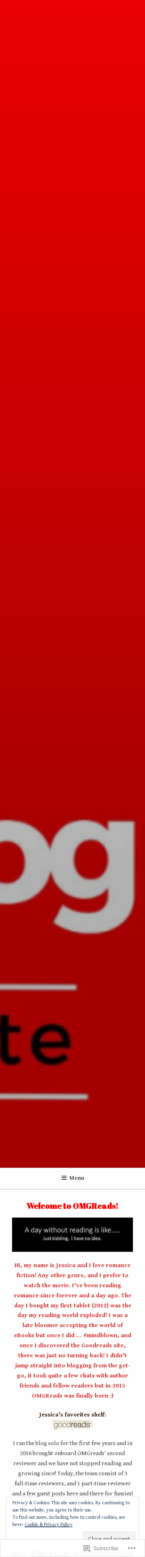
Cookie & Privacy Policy (48, 1524)
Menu (77, 1178)
